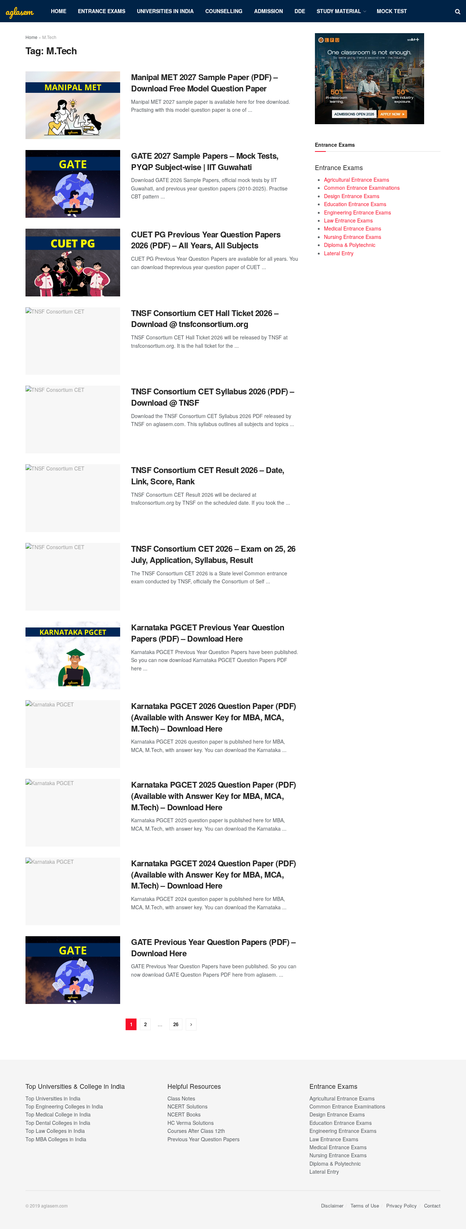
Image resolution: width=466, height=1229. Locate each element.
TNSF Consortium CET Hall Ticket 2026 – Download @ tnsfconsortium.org (204, 318)
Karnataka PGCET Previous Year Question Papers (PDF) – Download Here (207, 632)
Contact (432, 1205)
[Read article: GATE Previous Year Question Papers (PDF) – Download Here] (72, 970)
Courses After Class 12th (196, 1130)
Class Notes (181, 1098)
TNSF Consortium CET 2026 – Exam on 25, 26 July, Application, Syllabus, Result (213, 554)
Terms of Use (365, 1205)
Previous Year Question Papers (203, 1139)
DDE (300, 11)
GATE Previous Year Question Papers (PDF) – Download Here (213, 947)
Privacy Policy (401, 1205)
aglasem (18, 11)
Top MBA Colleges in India (55, 1139)
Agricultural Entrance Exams (356, 179)
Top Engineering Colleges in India (64, 1106)
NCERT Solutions (187, 1106)
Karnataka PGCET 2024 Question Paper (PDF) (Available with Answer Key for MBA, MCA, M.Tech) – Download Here (213, 874)
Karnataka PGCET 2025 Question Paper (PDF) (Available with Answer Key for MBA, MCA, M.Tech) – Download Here (213, 796)
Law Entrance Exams (348, 220)
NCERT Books (184, 1114)
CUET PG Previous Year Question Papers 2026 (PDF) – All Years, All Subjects (206, 239)
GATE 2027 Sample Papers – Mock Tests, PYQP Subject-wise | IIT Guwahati (205, 161)
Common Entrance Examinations (362, 187)
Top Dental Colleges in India (57, 1122)
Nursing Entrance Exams (352, 236)
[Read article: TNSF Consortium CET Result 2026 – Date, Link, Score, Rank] (72, 498)
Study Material (339, 11)
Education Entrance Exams (355, 204)
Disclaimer (332, 1205)
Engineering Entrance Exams (357, 212)
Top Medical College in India (58, 1114)
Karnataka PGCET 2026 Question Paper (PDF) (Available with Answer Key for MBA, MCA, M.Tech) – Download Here (213, 717)
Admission (268, 11)
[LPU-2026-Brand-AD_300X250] (369, 78)
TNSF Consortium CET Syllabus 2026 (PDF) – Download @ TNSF (212, 396)
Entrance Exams (101, 11)
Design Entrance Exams (351, 196)
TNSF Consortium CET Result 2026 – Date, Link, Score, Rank (207, 475)
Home (58, 11)
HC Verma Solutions (190, 1122)
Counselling (223, 11)
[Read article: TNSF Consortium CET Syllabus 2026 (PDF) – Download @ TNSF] (72, 419)
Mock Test (392, 11)
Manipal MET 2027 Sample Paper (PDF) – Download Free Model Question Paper (204, 82)
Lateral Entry (339, 253)
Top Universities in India (52, 1098)
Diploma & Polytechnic (349, 244)
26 (175, 1024)
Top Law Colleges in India (55, 1130)
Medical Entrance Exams (352, 228)
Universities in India (165, 11)
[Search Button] (458, 11)
